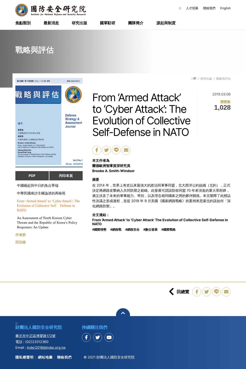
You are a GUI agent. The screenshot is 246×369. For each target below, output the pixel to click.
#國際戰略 (168, 229)
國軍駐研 (107, 23)
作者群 (20, 235)
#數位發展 (150, 229)
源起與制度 (166, 23)
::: (180, 8)
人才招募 (192, 8)
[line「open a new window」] (116, 150)
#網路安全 (132, 229)
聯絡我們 (209, 8)
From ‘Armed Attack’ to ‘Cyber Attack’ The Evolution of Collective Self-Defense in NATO (160, 222)
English (225, 8)
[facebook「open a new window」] (96, 150)
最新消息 (51, 23)
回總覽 (183, 291)
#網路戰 (115, 229)
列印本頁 (66, 176)
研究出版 (79, 23)
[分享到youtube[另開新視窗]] (109, 337)
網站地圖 (45, 357)
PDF (32, 176)
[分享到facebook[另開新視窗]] (86, 337)
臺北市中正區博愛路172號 (35, 336)
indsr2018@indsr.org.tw (46, 348)
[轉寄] (126, 150)
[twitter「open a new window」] (106, 150)
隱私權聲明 (24, 357)
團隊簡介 (136, 23)
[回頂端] (123, 315)
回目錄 (20, 242)
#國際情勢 (99, 229)
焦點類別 (23, 23)
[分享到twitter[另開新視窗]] (97, 337)
